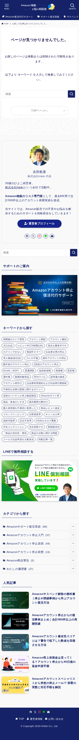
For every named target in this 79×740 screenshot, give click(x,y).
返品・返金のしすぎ (13, 402)
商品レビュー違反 (50, 408)
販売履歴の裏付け (38, 402)
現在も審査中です (57, 345)
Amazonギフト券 (50, 395)
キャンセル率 (53, 414)
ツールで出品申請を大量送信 (18, 439)
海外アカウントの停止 (54, 358)
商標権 (59, 370)
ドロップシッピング (13, 414)
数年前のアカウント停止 (16, 364)
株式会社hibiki (14, 187)
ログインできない (12, 352)
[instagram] (39, 236)
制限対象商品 (22, 377)
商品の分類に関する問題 (44, 433)
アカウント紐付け (12, 383)
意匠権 (70, 370)
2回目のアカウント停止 (46, 364)
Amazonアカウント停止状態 (28, 551)
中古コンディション (13, 427)
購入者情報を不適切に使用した (19, 408)
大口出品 (8, 345)
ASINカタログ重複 (46, 420)
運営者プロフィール (41, 223)
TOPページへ (39, 110)
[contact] (52, 236)
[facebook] (27, 236)
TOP (21, 719)
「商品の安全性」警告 (15, 433)
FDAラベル (40, 377)
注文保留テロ (36, 427)
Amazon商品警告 (20, 560)
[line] (45, 236)
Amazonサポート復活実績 (27, 526)
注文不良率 (25, 420)
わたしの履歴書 (20, 568)
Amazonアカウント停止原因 (28, 543)
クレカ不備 (32, 358)
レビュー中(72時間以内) (30, 345)
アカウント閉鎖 (37, 339)
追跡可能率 (9, 420)
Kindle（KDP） (11, 370)
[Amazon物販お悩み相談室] (39, 6)
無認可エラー (34, 352)
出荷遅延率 (35, 414)
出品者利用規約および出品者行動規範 (47, 383)
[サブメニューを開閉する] (73, 526)
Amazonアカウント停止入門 (28, 535)
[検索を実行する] (71, 94)
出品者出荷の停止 (55, 352)
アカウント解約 (58, 339)
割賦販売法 (54, 427)
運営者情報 (36, 719)
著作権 (6, 377)
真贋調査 (29, 370)
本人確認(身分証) (12, 358)
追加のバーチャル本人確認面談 (19, 395)
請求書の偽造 (58, 377)
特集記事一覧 (46, 439)
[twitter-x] (33, 236)
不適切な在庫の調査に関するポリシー (23, 389)
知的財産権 (45, 370)
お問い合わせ (56, 719)
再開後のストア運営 (13, 339)
